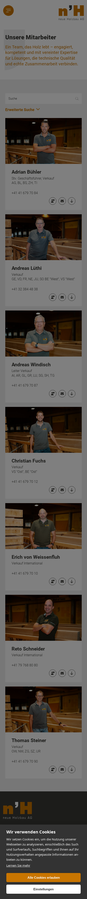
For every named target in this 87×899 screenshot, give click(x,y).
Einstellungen (43, 889)
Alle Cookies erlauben (43, 877)
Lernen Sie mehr (18, 865)
